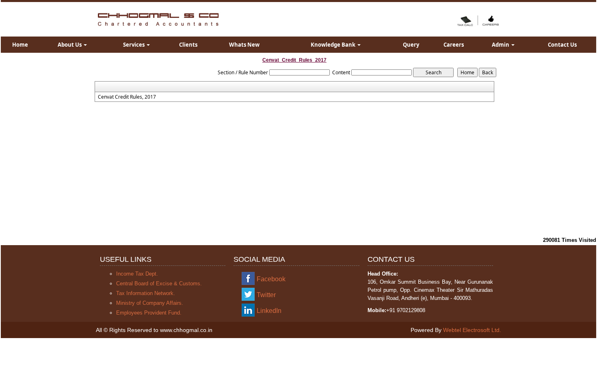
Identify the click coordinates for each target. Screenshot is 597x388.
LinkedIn (269, 310)
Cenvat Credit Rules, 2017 (127, 97)
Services (134, 44)
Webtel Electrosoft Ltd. (472, 330)
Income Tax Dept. (137, 274)
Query (411, 44)
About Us (70, 44)
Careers (453, 44)
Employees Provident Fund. (149, 313)
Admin (501, 44)
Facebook (271, 279)
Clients (188, 44)
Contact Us (562, 44)
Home (20, 44)
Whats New (244, 44)
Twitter (266, 294)
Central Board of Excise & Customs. (159, 283)
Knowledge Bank (334, 44)
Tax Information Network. (145, 293)
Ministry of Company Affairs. (149, 303)
